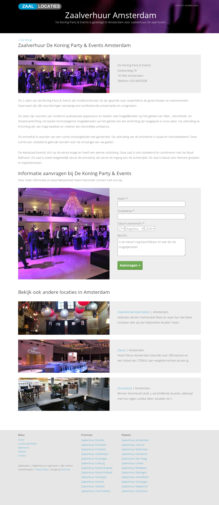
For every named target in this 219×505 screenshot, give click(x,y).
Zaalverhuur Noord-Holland (96, 472)
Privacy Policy (41, 469)
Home (21, 439)
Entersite (65, 469)
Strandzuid (125, 388)
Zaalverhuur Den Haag (134, 458)
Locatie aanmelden (186, 5)
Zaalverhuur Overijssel (93, 477)
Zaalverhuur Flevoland (93, 445)
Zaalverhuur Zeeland (93, 486)
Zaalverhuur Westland (134, 468)
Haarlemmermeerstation (134, 312)
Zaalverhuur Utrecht (92, 481)
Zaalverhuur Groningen (94, 458)
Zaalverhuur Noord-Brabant (96, 468)
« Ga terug (25, 40)
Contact (22, 455)
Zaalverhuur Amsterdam (135, 440)
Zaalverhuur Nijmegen (134, 472)
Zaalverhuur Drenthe (93, 440)
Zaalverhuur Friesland (93, 449)
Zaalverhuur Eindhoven (135, 491)
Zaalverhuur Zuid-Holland (95, 491)
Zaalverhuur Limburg (93, 463)
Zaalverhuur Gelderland (94, 454)
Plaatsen (22, 451)
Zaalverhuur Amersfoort (135, 477)
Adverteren (23, 447)
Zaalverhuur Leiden (132, 463)
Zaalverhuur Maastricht (134, 486)
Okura (122, 350)
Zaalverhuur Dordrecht (134, 454)
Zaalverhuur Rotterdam (135, 449)
